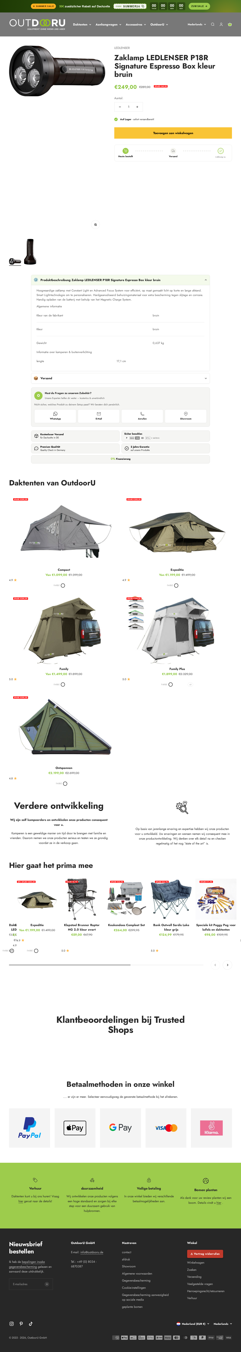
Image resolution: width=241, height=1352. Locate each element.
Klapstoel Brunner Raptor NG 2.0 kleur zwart (82, 927)
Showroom (185, 418)
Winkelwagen (195, 1262)
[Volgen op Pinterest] (21, 1323)
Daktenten (80, 24)
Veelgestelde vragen (200, 1284)
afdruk (126, 1259)
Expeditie (177, 570)
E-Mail (99, 418)
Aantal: (118, 98)
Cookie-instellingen (134, 1288)
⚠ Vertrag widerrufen (205, 1254)
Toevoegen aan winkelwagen (173, 133)
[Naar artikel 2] (30, 252)
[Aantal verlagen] (119, 106)
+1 (190, 684)
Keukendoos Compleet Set (126, 925)
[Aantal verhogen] (137, 106)
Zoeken (191, 1270)
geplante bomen (132, 1307)
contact (126, 1252)
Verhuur (192, 1298)
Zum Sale (197, 6)
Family (63, 669)
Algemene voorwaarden (137, 1273)
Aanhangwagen (106, 24)
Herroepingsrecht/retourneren (205, 1291)
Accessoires (134, 24)
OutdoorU (157, 24)
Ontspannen (64, 768)
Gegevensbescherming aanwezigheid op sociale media (145, 1297)
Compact (64, 570)
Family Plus (177, 669)
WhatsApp (55, 418)
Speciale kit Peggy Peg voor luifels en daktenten (216, 927)
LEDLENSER (122, 48)
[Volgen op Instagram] (11, 1323)
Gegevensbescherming (136, 1280)
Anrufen (142, 418)
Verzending (194, 1277)
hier (20, 1201)
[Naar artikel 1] (15, 262)
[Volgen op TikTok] (30, 1323)
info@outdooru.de (91, 1252)
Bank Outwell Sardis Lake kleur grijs (171, 927)
